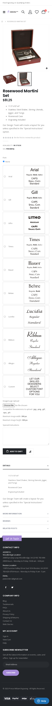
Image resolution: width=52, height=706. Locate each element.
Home (2, 21)
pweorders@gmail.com (12, 578)
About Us (7, 611)
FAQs (5, 607)
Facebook (6, 587)
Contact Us (7, 621)
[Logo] (12, 12)
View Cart (7, 639)
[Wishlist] (37, 12)
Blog (4, 601)
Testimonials (8, 604)
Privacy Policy (8, 614)
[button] (46, 68)
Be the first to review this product (27, 137)
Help (5, 643)
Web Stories (8, 624)
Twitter (12, 587)
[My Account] (30, 12)
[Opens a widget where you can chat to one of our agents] (41, 701)
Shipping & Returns (11, 617)
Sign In (5, 636)
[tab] (26, 465)
